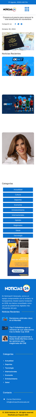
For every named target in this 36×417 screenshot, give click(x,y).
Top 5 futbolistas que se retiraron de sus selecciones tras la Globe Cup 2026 (21, 329)
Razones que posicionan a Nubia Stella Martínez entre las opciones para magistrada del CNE (21, 340)
